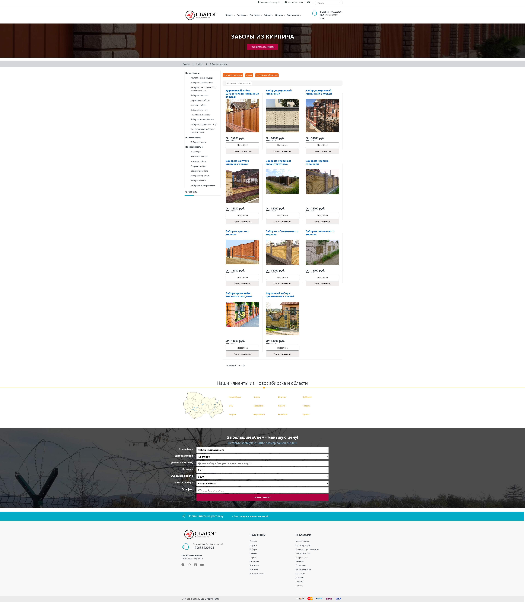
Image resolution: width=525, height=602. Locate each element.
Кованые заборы (198, 161)
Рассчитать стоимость (262, 46)
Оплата (299, 585)
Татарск (306, 405)
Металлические (257, 573)
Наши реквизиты (303, 569)
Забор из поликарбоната (202, 119)
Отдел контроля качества (308, 549)
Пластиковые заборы (200, 114)
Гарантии (300, 581)
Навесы (253, 553)
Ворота (253, 545)
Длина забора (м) (182, 462)
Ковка (249, 75)
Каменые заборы (198, 105)
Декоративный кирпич (266, 75)
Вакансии (300, 561)
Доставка (300, 577)
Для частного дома (233, 75)
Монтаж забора (183, 482)
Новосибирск (235, 397)
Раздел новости (303, 553)
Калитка (187, 469)
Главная (186, 64)
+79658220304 (335, 12)
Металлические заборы (202, 78)
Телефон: (187, 489)
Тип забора (186, 449)
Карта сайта (213, 598)
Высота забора (183, 455)
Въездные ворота (182, 475)
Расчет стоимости (242, 151)
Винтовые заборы (199, 156)
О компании (301, 565)
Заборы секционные (200, 175)
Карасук (281, 405)
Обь (231, 405)
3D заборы (196, 151)
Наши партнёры (303, 545)
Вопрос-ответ (302, 557)
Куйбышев (307, 397)
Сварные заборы (198, 166)
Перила (253, 557)
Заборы (199, 64)
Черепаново (259, 414)
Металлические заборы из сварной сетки (203, 131)
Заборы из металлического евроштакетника (203, 89)
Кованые (254, 569)
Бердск (256, 397)
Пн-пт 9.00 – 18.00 (295, 2)
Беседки (253, 541)
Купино (306, 414)
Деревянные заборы (200, 100)
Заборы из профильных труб (204, 124)
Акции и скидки (302, 541)
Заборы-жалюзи (198, 180)
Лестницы (254, 561)
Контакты (300, 573)
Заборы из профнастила (202, 82)
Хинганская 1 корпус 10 (270, 2)
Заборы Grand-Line (199, 171)
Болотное (282, 414)
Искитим (282, 397)
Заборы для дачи (198, 142)
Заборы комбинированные (203, 185)
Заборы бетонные (199, 110)
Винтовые (254, 565)
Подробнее (242, 145)
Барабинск (258, 405)
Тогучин (232, 414)
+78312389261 (331, 15)
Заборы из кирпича (199, 95)
